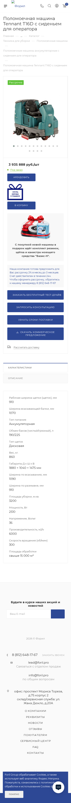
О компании (35, 710)
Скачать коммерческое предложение (37, 333)
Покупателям (35, 735)
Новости (35, 722)
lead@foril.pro (38, 662)
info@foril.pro (38, 675)
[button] (14, 146)
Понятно (14, 794)
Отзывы (35, 728)
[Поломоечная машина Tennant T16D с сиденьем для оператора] (35, 119)
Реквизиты (35, 716)
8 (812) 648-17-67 (24, 655)
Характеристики (20, 367)
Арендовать (21, 177)
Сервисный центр (35, 740)
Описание (15, 378)
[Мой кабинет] (57, 6)
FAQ (35, 746)
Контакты (35, 752)
